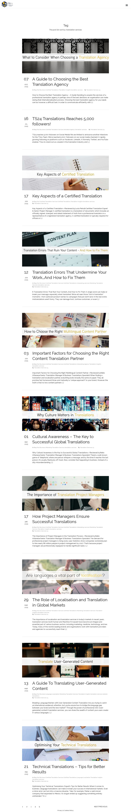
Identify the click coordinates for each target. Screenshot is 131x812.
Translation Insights (65, 90)
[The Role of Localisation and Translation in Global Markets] (65, 576)
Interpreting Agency (83, 364)
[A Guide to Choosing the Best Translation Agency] (65, 56)
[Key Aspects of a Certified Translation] (65, 173)
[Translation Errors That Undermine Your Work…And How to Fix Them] (65, 249)
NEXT (96, 807)
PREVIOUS (103, 807)
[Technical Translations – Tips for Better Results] (65, 743)
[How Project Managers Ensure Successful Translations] (65, 493)
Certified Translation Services (54, 129)
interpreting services (83, 283)
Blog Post (37, 90)
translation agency (69, 129)
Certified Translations (52, 90)
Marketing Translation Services (55, 447)
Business (42, 90)
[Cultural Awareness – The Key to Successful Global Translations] (65, 413)
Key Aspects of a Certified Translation (67, 196)
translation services (77, 90)
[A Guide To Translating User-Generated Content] (65, 660)
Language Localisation (52, 694)
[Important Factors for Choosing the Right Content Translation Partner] (65, 330)
